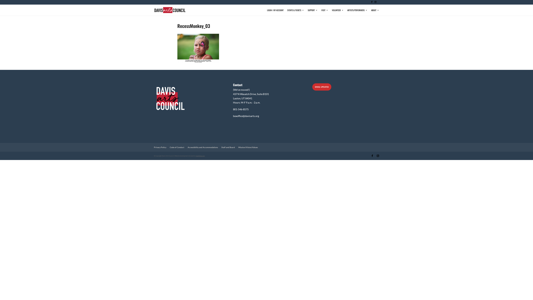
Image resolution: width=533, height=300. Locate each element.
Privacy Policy (160, 147)
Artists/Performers (356, 10)
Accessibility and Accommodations (203, 147)
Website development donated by (190, 156)
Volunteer (336, 10)
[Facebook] (372, 3)
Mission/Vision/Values (248, 147)
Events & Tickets (294, 10)
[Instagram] (375, 3)
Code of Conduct (177, 147)
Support (311, 10)
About (373, 10)
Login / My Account (275, 10)
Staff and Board (228, 147)
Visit (323, 10)
